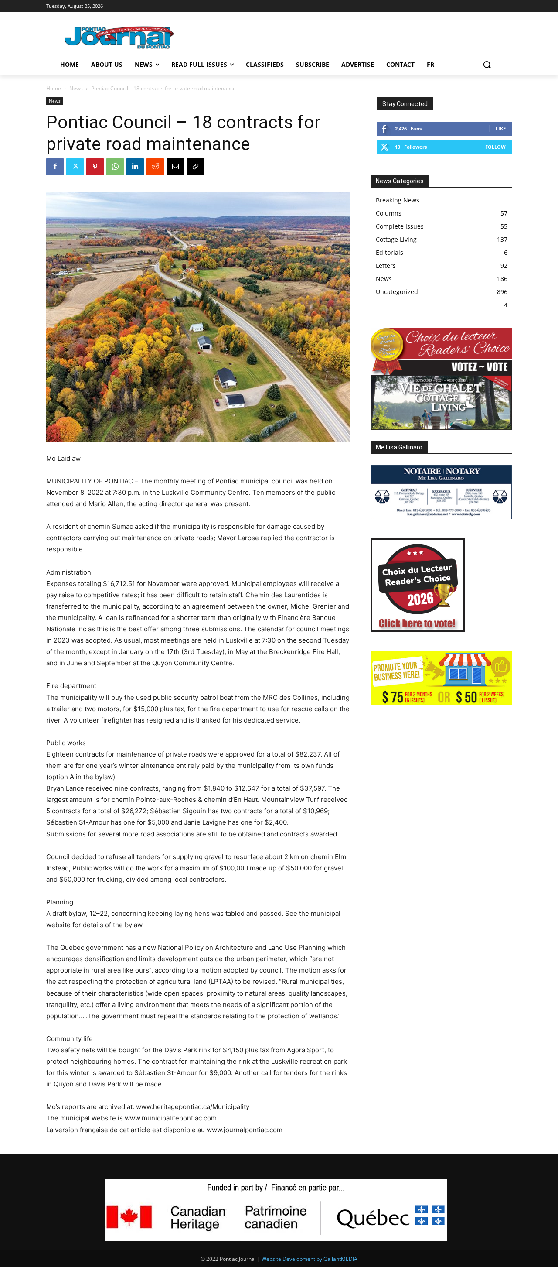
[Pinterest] (95, 166)
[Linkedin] (135, 166)
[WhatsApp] (115, 166)
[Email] (175, 166)
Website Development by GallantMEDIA (309, 1259)
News (76, 88)
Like (501, 128)
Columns (388, 213)
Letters (386, 265)
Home (53, 88)
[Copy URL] (195, 166)
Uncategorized (397, 292)
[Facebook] (55, 166)
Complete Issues (400, 226)
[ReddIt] (155, 166)
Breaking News (397, 200)
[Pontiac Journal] (120, 37)
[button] (486, 64)
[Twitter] (75, 166)
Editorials (389, 252)
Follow (495, 147)
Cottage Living (396, 239)
